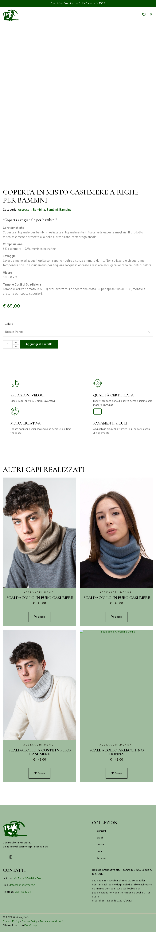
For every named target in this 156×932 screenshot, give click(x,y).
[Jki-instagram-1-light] (10, 857)
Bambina (39, 210)
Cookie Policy (29, 921)
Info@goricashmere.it (22, 885)
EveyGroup (30, 925)
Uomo (49, 592)
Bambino (65, 210)
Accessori (24, 210)
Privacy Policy (11, 921)
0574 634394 (22, 892)
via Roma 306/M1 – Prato (28, 878)
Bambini (52, 210)
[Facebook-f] (4, 857)
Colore (9, 323)
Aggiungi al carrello (39, 344)
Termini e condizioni (51, 921)
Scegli (41, 617)
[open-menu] (127, 15)
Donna (126, 592)
